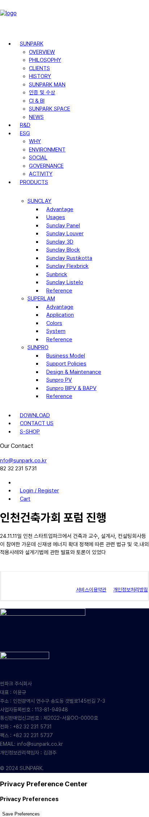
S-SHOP (30, 431)
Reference (59, 290)
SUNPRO (37, 347)
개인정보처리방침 (130, 590)
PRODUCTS (34, 182)
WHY (35, 141)
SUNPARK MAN (47, 84)
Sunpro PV (59, 380)
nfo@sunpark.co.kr (23, 460)
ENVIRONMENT (47, 149)
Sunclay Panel (63, 225)
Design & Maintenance (73, 372)
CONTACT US (37, 423)
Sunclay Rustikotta (69, 258)
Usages (55, 217)
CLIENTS (39, 68)
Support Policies (66, 363)
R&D (25, 125)
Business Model (65, 355)
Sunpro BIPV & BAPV (71, 388)
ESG (25, 133)
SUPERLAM (41, 298)
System (55, 331)
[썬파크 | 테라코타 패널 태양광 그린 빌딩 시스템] (74, 17)
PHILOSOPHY (45, 60)
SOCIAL (38, 157)
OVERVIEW (42, 52)
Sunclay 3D (59, 242)
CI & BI (36, 101)
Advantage (59, 209)
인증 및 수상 (42, 92)
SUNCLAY (39, 201)
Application (60, 315)
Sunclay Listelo (64, 282)
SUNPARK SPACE (49, 109)
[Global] (19, 482)
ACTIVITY (40, 174)
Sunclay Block (63, 250)
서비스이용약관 (91, 590)
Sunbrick (56, 274)
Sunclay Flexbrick (67, 266)
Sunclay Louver (65, 233)
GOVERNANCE (46, 166)
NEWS (36, 117)
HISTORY (40, 76)
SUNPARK (31, 43)
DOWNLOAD (35, 415)
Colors (54, 323)
